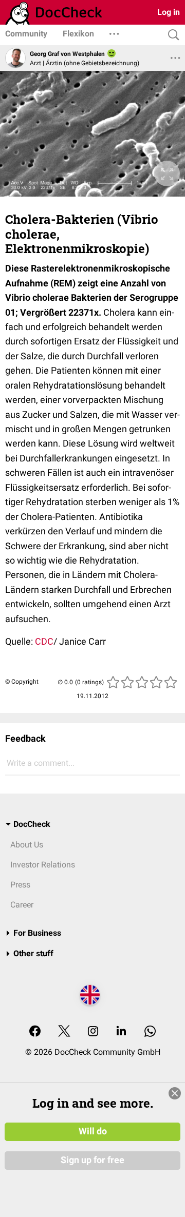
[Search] (171, 35)
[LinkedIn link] (121, 1032)
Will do (93, 1131)
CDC (44, 641)
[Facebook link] (35, 1032)
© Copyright (22, 681)
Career (21, 905)
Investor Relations (42, 865)
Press (20, 885)
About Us (26, 844)
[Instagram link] (93, 1032)
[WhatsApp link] (150, 1032)
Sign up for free (92, 1160)
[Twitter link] (64, 1032)
